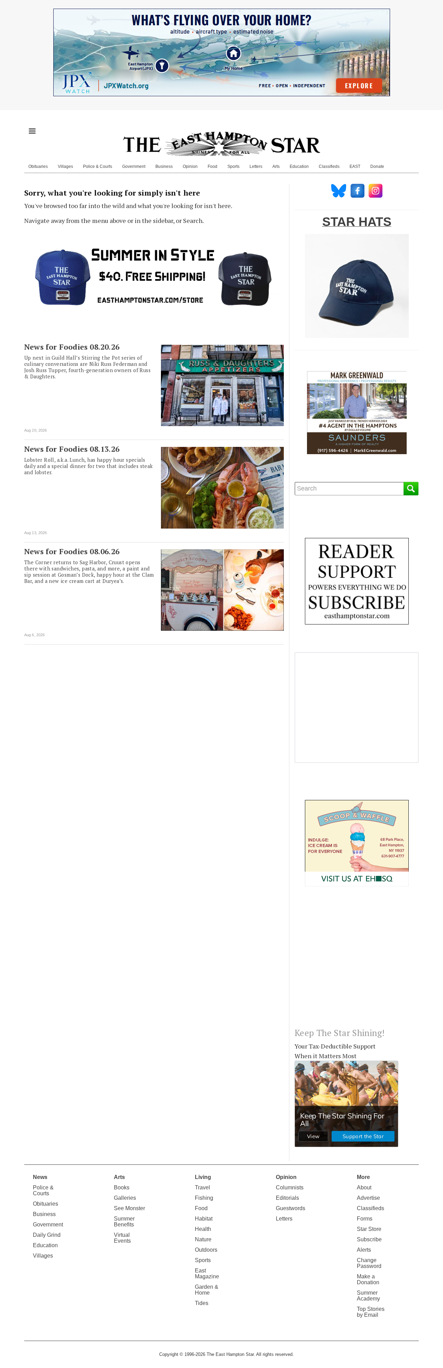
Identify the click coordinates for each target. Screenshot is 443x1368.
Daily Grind (47, 1235)
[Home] (221, 143)
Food (212, 166)
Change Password (369, 1263)
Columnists (290, 1187)
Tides (201, 1303)
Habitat (204, 1219)
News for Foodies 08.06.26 (71, 551)
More (363, 1177)
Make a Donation (368, 1279)
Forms (364, 1219)
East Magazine (207, 1273)
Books (121, 1187)
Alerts (364, 1250)
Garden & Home (206, 1290)
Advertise (368, 1198)
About (364, 1187)
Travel (202, 1187)
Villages (65, 166)
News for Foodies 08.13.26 (71, 449)
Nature (203, 1239)
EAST (355, 166)
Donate (377, 166)
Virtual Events (122, 1238)
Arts (276, 166)
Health (203, 1229)
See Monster (129, 1208)
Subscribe (369, 1239)
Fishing (204, 1198)
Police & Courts (97, 166)
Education (299, 166)
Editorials (287, 1198)
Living (203, 1177)
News (40, 1177)
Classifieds (329, 166)
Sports (233, 166)
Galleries (125, 1198)
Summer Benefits (124, 1221)
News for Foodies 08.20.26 (71, 347)
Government (133, 166)
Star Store (369, 1229)
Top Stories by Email (371, 1312)
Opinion (190, 166)
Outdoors (206, 1250)
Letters (256, 166)
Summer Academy (368, 1296)
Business (164, 166)
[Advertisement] (357, 962)
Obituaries (38, 166)
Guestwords (290, 1208)
